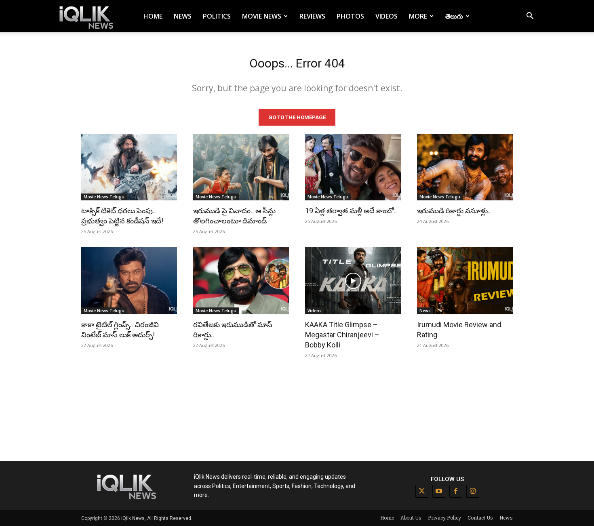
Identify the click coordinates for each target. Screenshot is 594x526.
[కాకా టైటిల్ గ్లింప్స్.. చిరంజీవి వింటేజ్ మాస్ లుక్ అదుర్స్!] (129, 280)
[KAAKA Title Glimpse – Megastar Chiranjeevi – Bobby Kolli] (353, 280)
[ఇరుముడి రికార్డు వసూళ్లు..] (465, 167)
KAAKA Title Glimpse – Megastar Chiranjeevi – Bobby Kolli (342, 334)
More (418, 16)
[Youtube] (438, 491)
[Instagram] (472, 491)
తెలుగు (454, 16)
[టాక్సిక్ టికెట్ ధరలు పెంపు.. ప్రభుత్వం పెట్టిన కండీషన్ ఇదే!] (129, 167)
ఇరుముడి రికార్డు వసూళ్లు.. (454, 210)
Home (152, 16)
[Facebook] (455, 491)
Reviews (312, 16)
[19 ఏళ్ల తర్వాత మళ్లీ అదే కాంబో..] (353, 167)
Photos (350, 16)
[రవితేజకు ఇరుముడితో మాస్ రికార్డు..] (241, 280)
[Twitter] (421, 491)
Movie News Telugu (104, 197)
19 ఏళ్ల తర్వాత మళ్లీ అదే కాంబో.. (351, 210)
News (183, 16)
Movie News (261, 16)
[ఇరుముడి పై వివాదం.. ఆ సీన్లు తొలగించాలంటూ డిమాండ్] (241, 167)
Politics (217, 16)
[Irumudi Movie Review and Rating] (465, 280)
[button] (529, 17)
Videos (386, 16)
